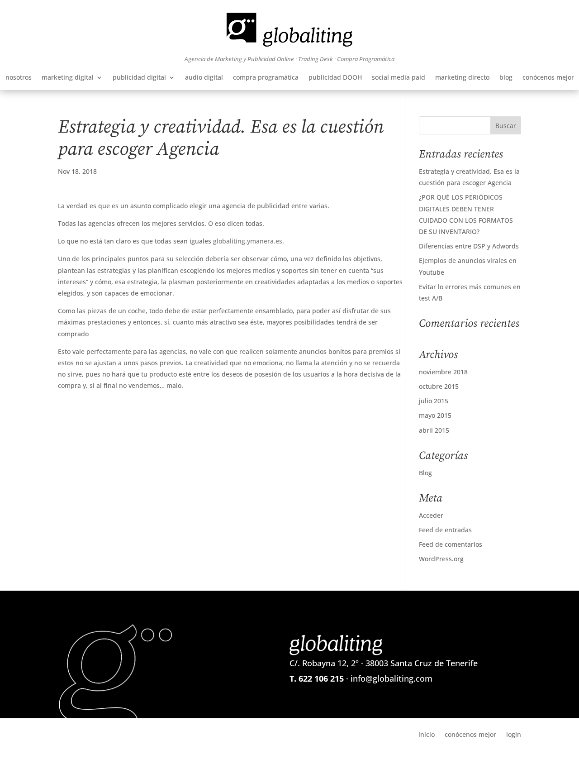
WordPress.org (441, 558)
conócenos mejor (548, 77)
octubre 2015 (439, 386)
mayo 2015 (435, 415)
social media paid (398, 77)
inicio (426, 734)
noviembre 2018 (443, 372)
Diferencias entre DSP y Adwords (469, 246)
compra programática (266, 77)
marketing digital (68, 77)
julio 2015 (433, 400)
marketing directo (462, 77)
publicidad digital (139, 77)
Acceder (431, 515)
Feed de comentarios (450, 544)
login (513, 734)
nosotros (18, 77)
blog (506, 77)
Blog (425, 472)
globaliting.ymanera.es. (248, 241)
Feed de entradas (445, 529)
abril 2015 (434, 430)
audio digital (204, 77)
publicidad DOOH (335, 77)
